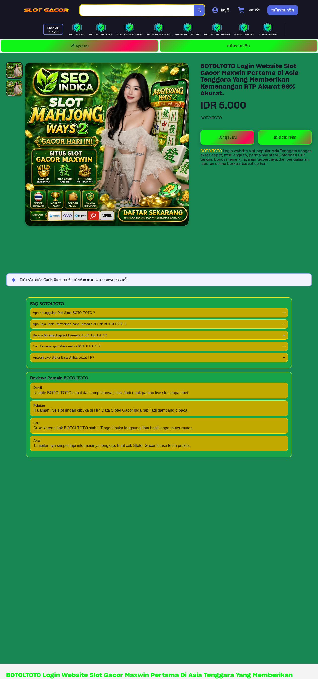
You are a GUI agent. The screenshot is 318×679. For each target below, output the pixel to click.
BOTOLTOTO (211, 151)
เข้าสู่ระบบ (80, 46)
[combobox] (137, 10)
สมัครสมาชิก (238, 46)
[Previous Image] (29, 145)
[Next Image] (185, 145)
